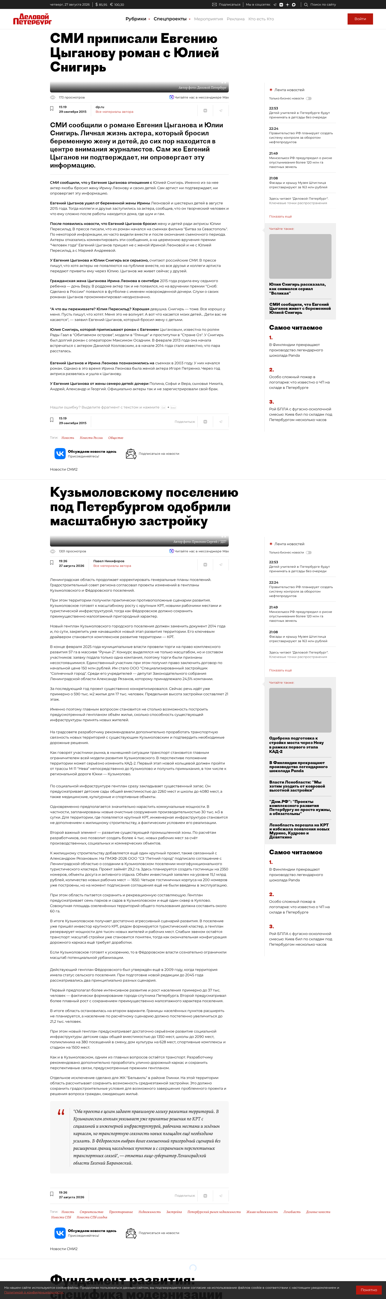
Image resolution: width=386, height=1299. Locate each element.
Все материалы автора (114, 112)
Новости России (91, 437)
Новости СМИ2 (64, 469)
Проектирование (121, 1211)
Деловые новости (318, 1211)
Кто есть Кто (261, 19)
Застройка (174, 1211)
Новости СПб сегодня (92, 1217)
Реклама (236, 19)
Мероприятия (208, 19)
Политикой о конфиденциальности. (34, 1292)
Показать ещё (280, 216)
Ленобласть (292, 1211)
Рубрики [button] (137, 18)
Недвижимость (149, 1211)
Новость (67, 437)
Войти (360, 19)
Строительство (91, 1211)
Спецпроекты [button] (171, 18)
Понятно (369, 1290)
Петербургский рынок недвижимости (214, 1211)
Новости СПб (61, 1217)
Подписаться (229, 4)
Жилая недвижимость (262, 1211)
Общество (115, 437)
